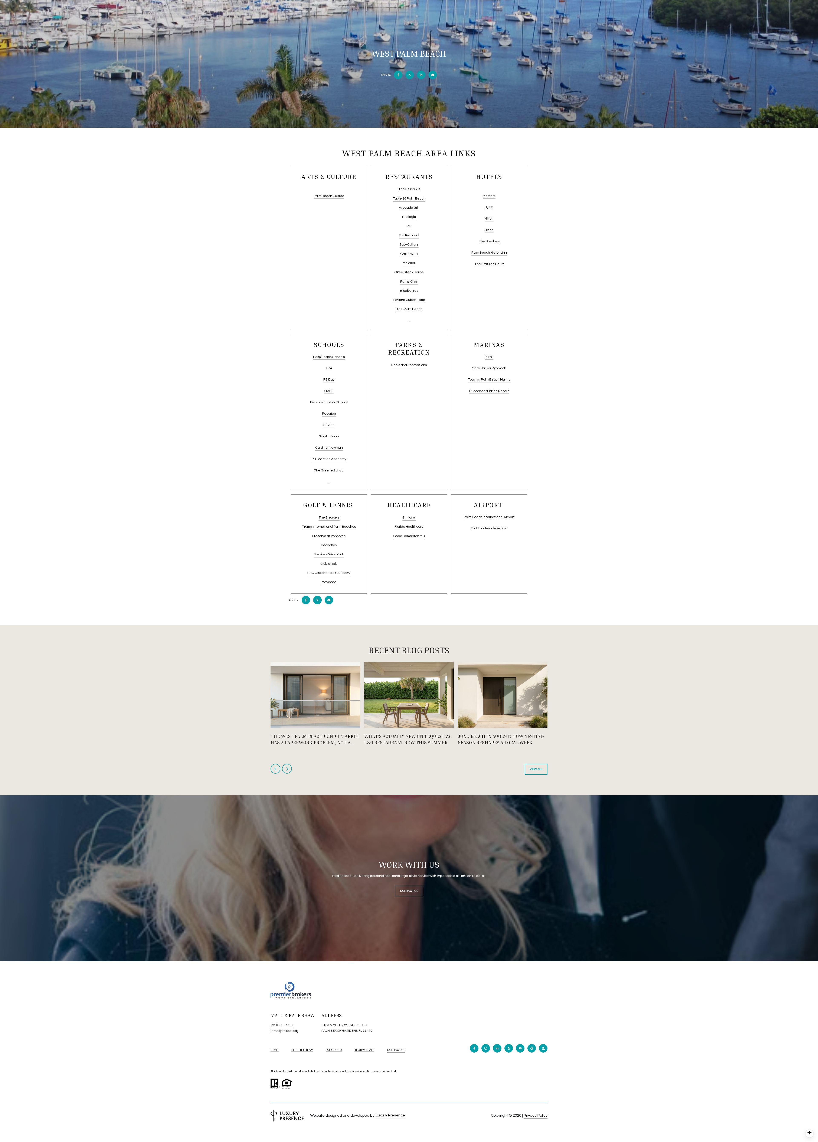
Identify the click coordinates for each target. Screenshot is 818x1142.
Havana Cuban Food (409, 300)
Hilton (489, 218)
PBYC (489, 357)
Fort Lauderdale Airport (489, 528)
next (287, 769)
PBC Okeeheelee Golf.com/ (328, 573)
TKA (328, 368)
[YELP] (508, 1048)
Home (275, 1050)
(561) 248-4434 (282, 1025)
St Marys (409, 517)
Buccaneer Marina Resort (489, 391)
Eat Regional (409, 235)
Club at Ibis (328, 563)
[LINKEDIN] (497, 1048)
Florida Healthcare (409, 526)
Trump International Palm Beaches (329, 526)
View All (536, 769)
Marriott (489, 196)
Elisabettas (409, 290)
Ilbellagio (409, 216)
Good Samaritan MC (409, 536)
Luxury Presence (390, 1115)
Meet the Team (302, 1050)
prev (275, 769)
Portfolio (334, 1050)
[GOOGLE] (531, 1048)
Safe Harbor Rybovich (489, 368)
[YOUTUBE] (520, 1048)
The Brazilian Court (489, 264)
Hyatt (489, 207)
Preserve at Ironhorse (329, 536)
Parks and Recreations (409, 365)
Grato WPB (409, 254)
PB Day (328, 379)
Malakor (409, 263)
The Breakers (489, 241)
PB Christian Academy (329, 459)
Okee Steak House (409, 272)
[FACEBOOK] (474, 1048)
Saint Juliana (329, 436)
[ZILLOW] (543, 1048)
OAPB (329, 391)
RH (409, 226)
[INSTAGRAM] (485, 1048)
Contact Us (396, 1050)
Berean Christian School (329, 402)
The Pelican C (409, 189)
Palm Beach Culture (329, 196)
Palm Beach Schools (329, 357)
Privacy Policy (535, 1115)
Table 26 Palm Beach (409, 198)
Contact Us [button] (409, 890)
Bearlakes (329, 545)
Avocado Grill (409, 207)
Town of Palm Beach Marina (489, 379)
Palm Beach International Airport (489, 517)
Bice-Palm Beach (409, 309)
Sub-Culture (409, 244)
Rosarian (329, 413)
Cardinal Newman (329, 447)
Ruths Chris (409, 281)
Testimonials (364, 1050)
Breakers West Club (329, 554)
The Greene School (329, 470)
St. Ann (328, 425)
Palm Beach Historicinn (489, 252)
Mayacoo (329, 582)
